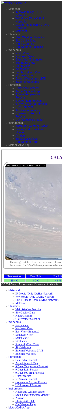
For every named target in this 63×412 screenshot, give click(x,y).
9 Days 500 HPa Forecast (31, 103)
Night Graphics (24, 43)
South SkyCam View (28, 72)
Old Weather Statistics (29, 46)
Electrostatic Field (26, 138)
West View (22, 69)
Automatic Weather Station (31, 126)
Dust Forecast (24, 107)
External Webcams (27, 81)
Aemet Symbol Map (27, 91)
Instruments (15, 122)
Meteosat (14, 8)
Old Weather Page (26, 141)
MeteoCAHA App (19, 145)
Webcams (14, 50)
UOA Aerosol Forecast (29, 119)
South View (22, 65)
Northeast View (24, 56)
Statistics (14, 34)
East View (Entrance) (28, 59)
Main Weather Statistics (30, 37)
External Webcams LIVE (30, 78)
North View (22, 53)
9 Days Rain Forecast (28, 100)
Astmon (20, 135)
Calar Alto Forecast (27, 88)
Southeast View (25, 62)
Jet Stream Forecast (27, 110)
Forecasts (14, 84)
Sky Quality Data (25, 40)
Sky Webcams (24, 75)
